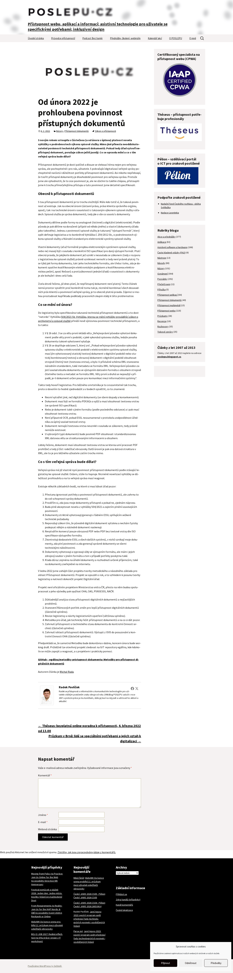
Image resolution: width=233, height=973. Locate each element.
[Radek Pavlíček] (47, 695)
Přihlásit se (121, 894)
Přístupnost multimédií (168, 305)
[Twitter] (137, 688)
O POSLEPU (175, 38)
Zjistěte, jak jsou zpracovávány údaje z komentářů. (86, 852)
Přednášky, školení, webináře (125, 38)
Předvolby (216, 963)
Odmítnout (190, 963)
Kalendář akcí (155, 38)
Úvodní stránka (36, 38)
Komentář (45, 775)
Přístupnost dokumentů (76, 131)
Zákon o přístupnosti (105, 131)
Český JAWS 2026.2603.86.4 (87, 906)
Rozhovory (163, 326)
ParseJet (78, 931)
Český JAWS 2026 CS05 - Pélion (89, 893)
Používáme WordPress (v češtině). (45, 966)
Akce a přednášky (166, 236)
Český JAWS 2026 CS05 (85, 897)
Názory (59, 131)
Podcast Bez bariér (92, 38)
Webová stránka (47, 829)
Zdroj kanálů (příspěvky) (128, 899)
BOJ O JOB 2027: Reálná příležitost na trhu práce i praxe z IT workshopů (47, 938)
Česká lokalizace (124, 910)
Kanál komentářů (124, 904)
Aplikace (161, 242)
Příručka (161, 289)
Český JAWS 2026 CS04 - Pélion (89, 902)
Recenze (161, 321)
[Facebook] (132, 688)
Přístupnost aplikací (167, 294)
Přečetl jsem (163, 284)
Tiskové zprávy (165, 331)
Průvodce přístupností (63, 38)
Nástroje (161, 257)
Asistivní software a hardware (172, 247)
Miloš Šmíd (79, 877)
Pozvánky (162, 278)
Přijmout (165, 963)
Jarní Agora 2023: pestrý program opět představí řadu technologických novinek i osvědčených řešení (89, 919)
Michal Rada (67, 671)
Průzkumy (162, 315)
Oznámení (162, 273)
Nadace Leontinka (170, 212)
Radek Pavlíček (69, 687)
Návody (161, 263)
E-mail (43, 822)
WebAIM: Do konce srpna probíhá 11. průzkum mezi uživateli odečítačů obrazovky (47, 925)
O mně (192, 38)
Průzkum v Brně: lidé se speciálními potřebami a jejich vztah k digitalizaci (94, 738)
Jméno (43, 815)
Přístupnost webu (166, 310)
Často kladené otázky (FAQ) (171, 252)
